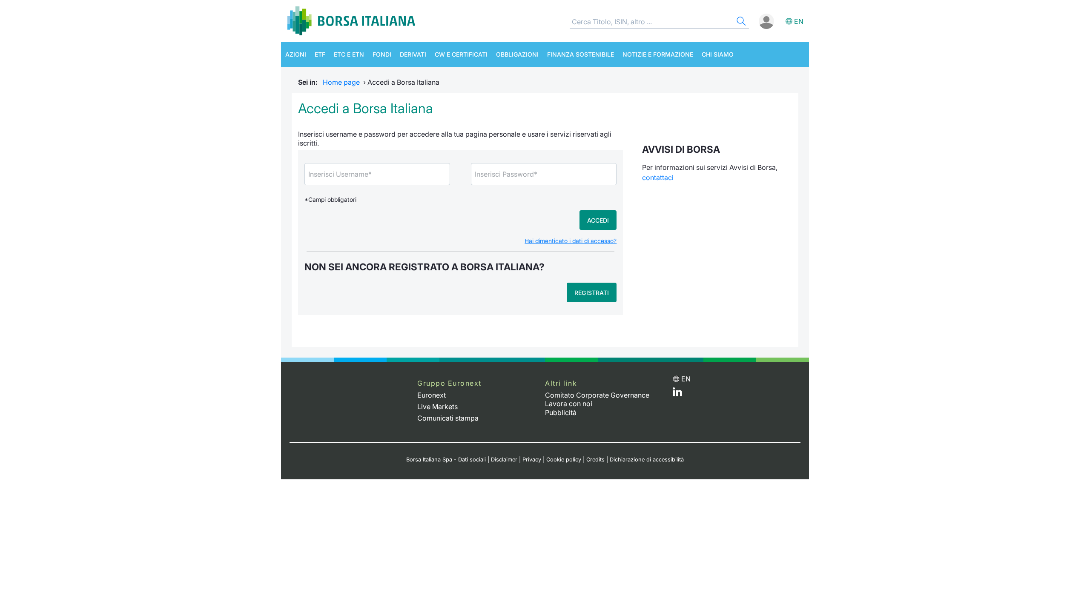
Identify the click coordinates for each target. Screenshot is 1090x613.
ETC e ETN (349, 54)
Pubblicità (561, 412)
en (798, 21)
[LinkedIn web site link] (677, 394)
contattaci (658, 177)
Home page (341, 82)
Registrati (591, 292)
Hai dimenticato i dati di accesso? (571, 241)
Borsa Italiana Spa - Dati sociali (446, 459)
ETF (320, 54)
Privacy (531, 459)
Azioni (295, 54)
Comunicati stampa (448, 418)
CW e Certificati (461, 54)
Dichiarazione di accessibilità (647, 459)
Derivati (413, 54)
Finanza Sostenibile (580, 54)
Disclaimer (504, 459)
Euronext (431, 395)
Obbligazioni (517, 54)
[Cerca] (740, 22)
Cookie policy (563, 459)
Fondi (382, 54)
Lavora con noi (568, 403)
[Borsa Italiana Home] (351, 20)
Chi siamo (718, 54)
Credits (595, 459)
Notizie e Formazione (657, 54)
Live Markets (437, 406)
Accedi (598, 220)
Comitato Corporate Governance (597, 395)
